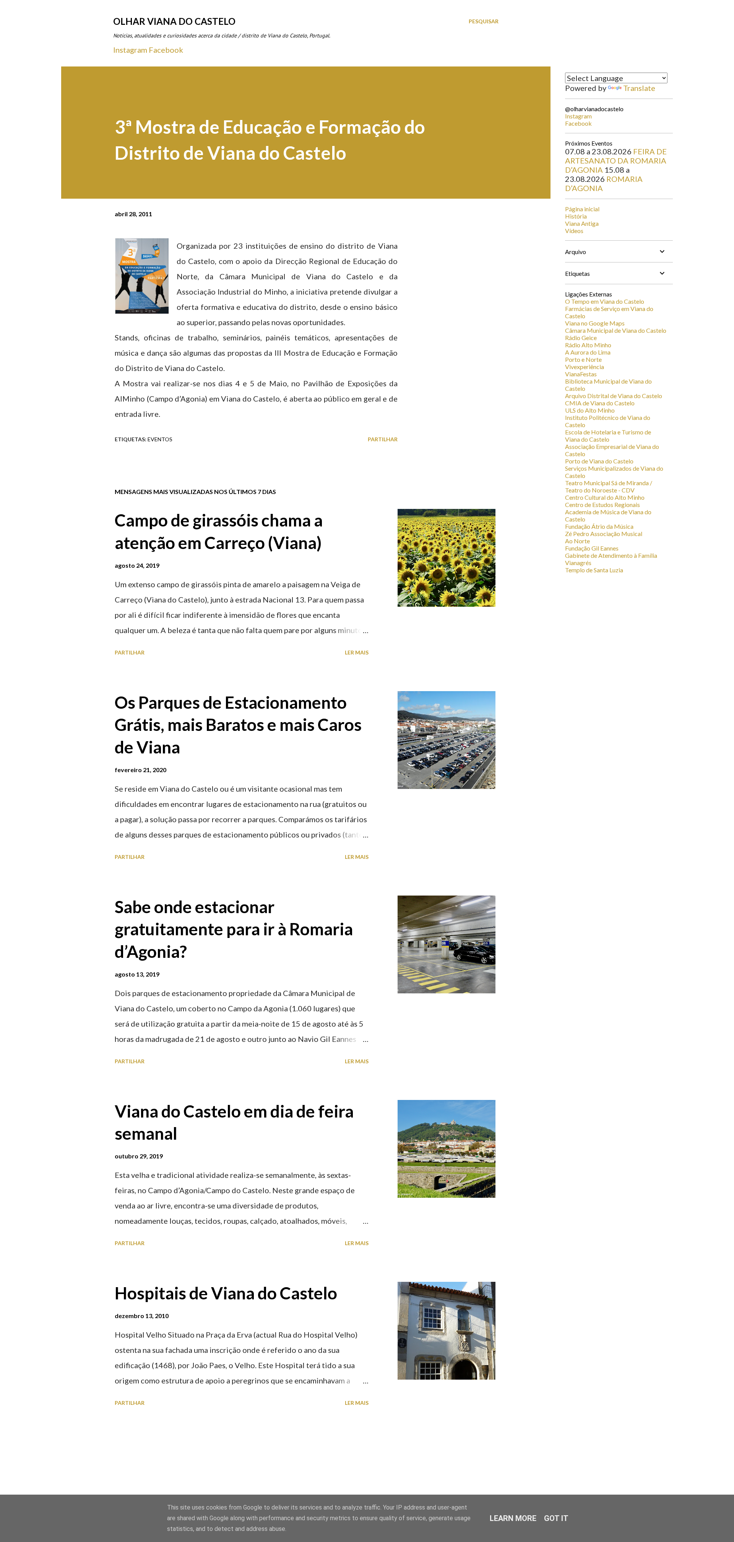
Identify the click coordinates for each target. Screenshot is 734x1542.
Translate (639, 87)
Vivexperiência (584, 366)
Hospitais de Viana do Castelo (226, 1293)
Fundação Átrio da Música (599, 526)
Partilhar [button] (383, 439)
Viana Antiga (582, 223)
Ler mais (357, 652)
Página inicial (582, 208)
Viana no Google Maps (595, 323)
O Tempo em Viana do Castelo (604, 301)
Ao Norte (577, 540)
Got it (556, 1518)
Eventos (160, 439)
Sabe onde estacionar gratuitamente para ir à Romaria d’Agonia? (234, 929)
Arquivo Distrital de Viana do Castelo (613, 395)
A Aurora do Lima (588, 352)
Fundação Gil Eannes (592, 548)
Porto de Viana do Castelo (599, 461)
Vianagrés (578, 562)
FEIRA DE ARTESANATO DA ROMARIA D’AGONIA (616, 160)
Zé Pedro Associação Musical (603, 533)
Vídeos (574, 230)
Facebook (166, 49)
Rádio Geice (581, 337)
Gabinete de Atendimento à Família (611, 555)
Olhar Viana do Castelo (174, 21)
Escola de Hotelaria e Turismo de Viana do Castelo (608, 435)
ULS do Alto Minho (590, 410)
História (576, 216)
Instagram (130, 49)
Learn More (513, 1518)
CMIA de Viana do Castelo (600, 403)
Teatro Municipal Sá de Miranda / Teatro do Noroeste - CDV (608, 486)
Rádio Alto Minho (588, 344)
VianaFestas (581, 373)
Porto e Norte (583, 359)
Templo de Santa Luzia (594, 569)
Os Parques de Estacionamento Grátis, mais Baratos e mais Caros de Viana (238, 724)
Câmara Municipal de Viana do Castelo (615, 330)
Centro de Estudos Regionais (602, 504)
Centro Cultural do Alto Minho (605, 497)
